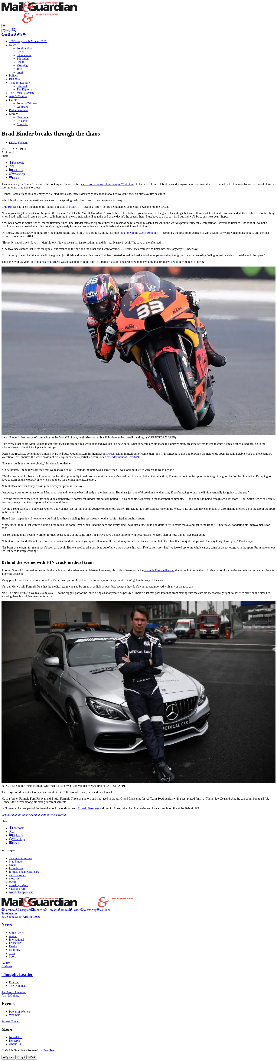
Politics (6, 962)
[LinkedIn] (9, 34)
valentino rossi (17, 888)
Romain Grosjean (88, 808)
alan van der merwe (20, 858)
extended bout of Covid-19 (123, 457)
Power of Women (19, 1011)
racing (12, 881)
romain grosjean (18, 885)
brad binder (16, 861)
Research (14, 1040)
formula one (16, 868)
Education (15, 943)
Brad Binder (9, 206)
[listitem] (9, 910)
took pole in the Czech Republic (139, 232)
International (16, 939)
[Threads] (12, 34)
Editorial (14, 982)
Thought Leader (17, 974)
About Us (15, 1044)
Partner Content (11, 1021)
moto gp (14, 878)
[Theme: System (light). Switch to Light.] (7, 31)
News (7, 924)
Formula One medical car (159, 570)
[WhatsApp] (21, 34)
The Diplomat (17, 985)
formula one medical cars (24, 871)
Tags (4, 913)
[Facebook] (3, 34)
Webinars (14, 1015)
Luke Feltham (19, 142)
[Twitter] (18, 34)
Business (7, 966)
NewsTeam (49, 1050)
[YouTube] (24, 34)
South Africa (16, 932)
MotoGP (74, 206)
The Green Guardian (14, 992)
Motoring (14, 949)
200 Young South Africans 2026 (21, 916)
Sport (12, 956)
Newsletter (15, 1037)
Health (13, 946)
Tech (12, 953)
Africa (13, 936)
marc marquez (17, 875)
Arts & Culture (10, 995)
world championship (21, 892)
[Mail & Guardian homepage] (138, 13)
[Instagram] (6, 34)
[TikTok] (15, 34)
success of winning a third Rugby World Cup (107, 184)
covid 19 (14, 864)
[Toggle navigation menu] (4, 26)
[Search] (14, 30)
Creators (12, 913)
